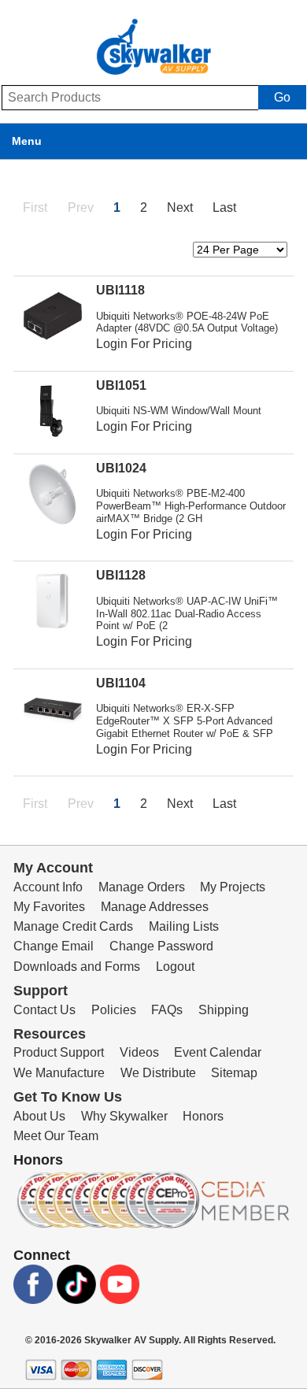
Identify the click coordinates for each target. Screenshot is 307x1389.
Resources (49, 1034)
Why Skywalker (124, 1116)
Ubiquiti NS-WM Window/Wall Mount (178, 411)
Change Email (53, 946)
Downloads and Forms (76, 966)
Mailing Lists (184, 926)
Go (282, 97)
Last (224, 207)
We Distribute (158, 1073)
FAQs (167, 1010)
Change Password (161, 946)
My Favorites (49, 906)
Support (40, 990)
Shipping (223, 1010)
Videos (139, 1052)
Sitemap (234, 1073)
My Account (53, 868)
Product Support (58, 1052)
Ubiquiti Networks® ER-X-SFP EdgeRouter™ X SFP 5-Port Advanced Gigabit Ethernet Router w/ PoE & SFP (184, 720)
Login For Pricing (144, 343)
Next (180, 207)
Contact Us (44, 1010)
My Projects (232, 887)
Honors (203, 1116)
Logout (175, 966)
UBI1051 (121, 385)
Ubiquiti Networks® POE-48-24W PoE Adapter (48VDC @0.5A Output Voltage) (187, 322)
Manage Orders (141, 887)
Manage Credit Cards (73, 926)
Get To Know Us (67, 1097)
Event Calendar (217, 1052)
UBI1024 (121, 468)
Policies (113, 1010)
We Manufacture (59, 1073)
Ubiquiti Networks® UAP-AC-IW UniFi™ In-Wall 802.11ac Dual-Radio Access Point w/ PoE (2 (187, 613)
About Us (39, 1116)
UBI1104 (121, 683)
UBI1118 (120, 290)
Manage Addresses (155, 906)
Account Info (48, 887)
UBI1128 (121, 575)
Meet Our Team (55, 1136)
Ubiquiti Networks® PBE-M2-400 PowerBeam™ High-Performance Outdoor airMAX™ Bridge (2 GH (191, 505)
